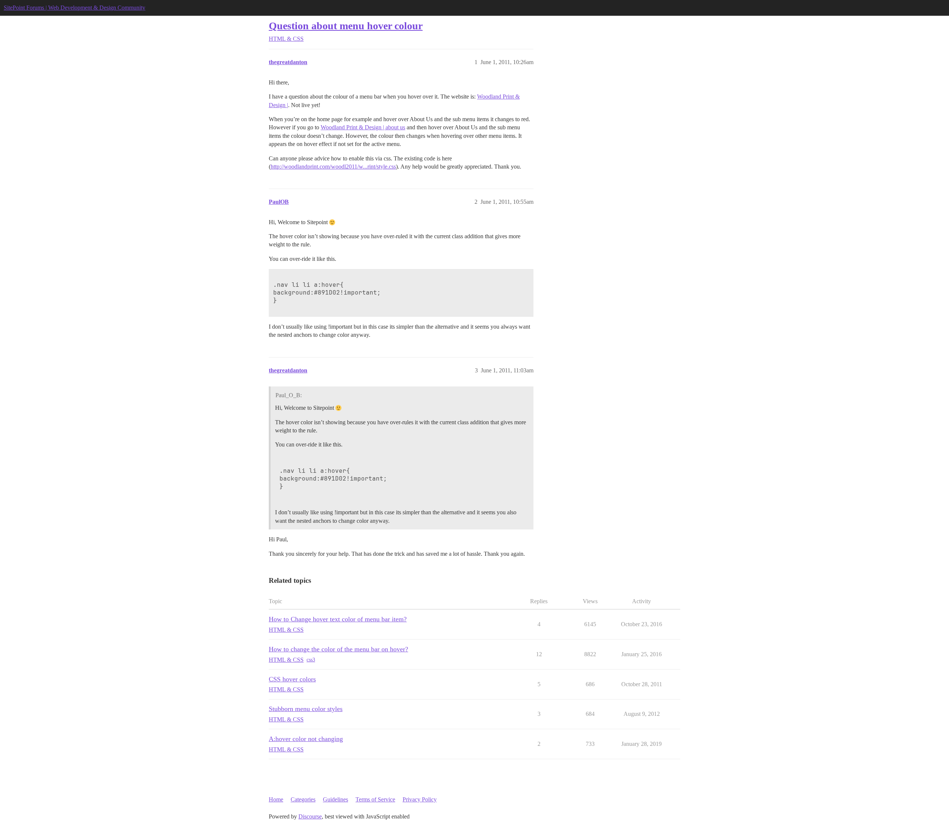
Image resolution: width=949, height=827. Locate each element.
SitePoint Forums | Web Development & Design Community (74, 7)
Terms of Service (375, 799)
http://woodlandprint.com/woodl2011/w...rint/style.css (333, 166)
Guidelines (335, 799)
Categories (303, 799)
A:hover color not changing (306, 739)
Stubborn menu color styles (306, 709)
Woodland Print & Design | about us (363, 127)
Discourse (310, 816)
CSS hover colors (292, 679)
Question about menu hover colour (346, 25)
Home (276, 799)
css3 (311, 659)
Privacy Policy (420, 799)
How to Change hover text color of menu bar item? (338, 619)
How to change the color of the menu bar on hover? (338, 649)
